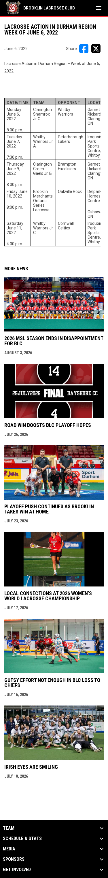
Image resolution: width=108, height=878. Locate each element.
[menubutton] (98, 8)
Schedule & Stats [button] (22, 838)
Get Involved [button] (17, 869)
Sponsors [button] (13, 859)
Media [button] (9, 849)
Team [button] (8, 828)
